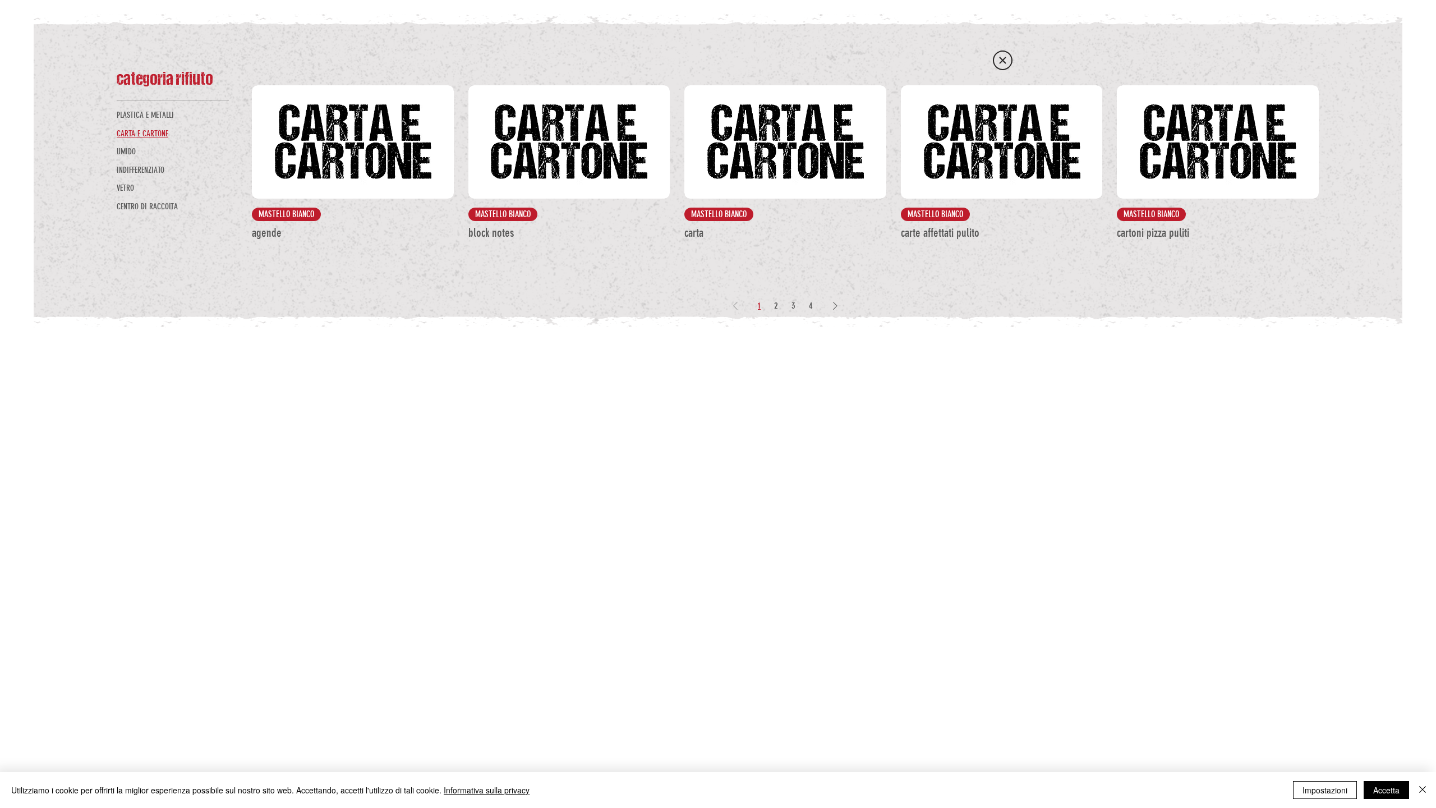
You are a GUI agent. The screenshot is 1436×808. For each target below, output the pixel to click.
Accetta (1386, 790)
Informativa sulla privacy (487, 790)
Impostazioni (1324, 790)
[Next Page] (835, 306)
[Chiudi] (1422, 790)
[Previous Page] (735, 306)
